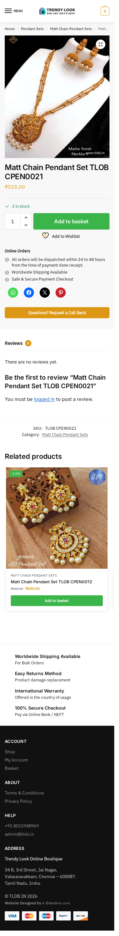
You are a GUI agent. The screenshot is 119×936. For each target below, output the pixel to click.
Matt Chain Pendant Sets (71, 28)
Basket (11, 768)
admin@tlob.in (19, 834)
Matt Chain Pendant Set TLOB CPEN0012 (51, 581)
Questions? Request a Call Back (57, 312)
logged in (44, 399)
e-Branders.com (56, 903)
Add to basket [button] (57, 600)
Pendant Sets (32, 28)
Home (10, 28)
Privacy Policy (18, 801)
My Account (16, 760)
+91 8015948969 (22, 826)
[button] (104, 11)
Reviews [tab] (17, 343)
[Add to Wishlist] (95, 475)
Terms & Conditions (24, 793)
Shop (10, 752)
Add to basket (71, 221)
